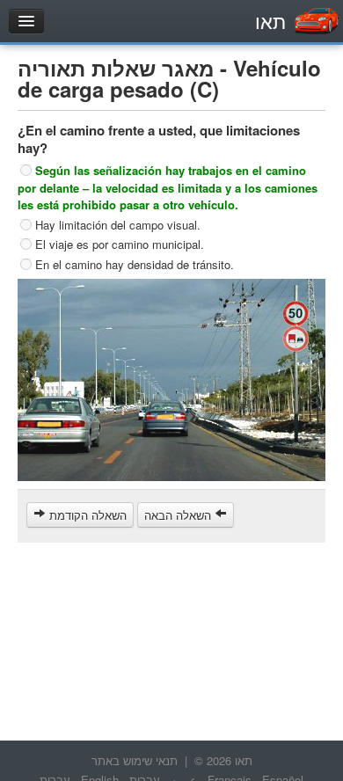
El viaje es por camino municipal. (119, 244)
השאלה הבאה (179, 515)
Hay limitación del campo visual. (118, 223)
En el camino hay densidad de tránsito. (134, 264)
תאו (270, 20)
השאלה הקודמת (86, 515)
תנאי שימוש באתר (134, 760)
